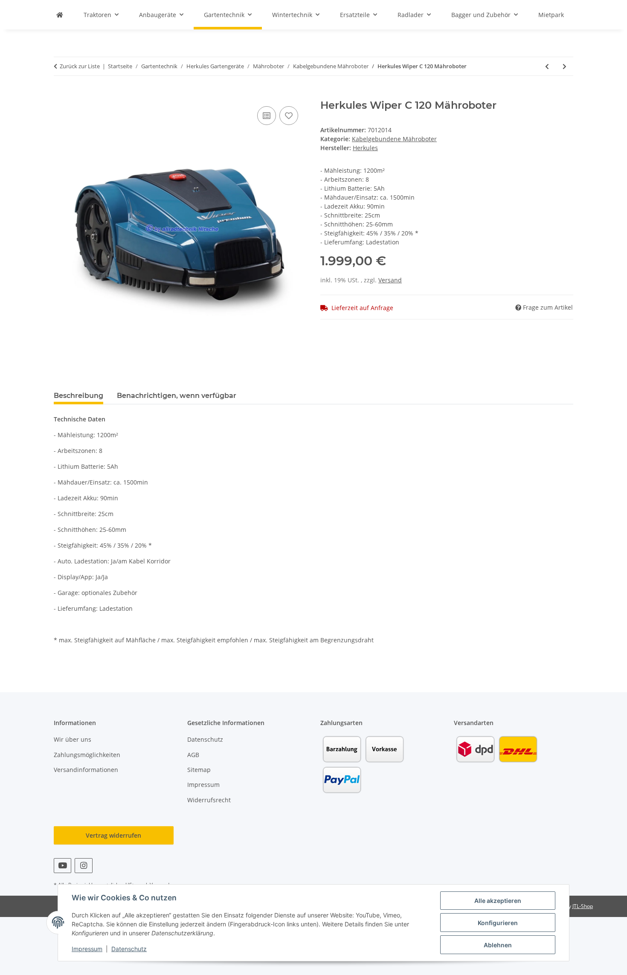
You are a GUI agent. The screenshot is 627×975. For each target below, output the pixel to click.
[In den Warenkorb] (60, 94)
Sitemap (199, 770)
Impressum (87, 948)
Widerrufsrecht (209, 800)
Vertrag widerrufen (113, 835)
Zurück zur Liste (80, 66)
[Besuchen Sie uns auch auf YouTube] (62, 865)
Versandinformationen (86, 770)
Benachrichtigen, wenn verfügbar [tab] (176, 396)
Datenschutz (129, 948)
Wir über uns (72, 739)
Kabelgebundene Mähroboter (394, 139)
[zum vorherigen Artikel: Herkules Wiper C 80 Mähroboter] (547, 66)
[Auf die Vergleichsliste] (266, 115)
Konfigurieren (498, 922)
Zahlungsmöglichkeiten (87, 755)
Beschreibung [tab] (78, 396)
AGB (193, 755)
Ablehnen (498, 945)
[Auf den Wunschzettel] (288, 115)
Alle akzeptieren (497, 900)
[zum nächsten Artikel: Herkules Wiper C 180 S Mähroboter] (564, 66)
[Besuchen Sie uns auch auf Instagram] (83, 865)
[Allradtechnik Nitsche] (59, 14)
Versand (390, 280)
